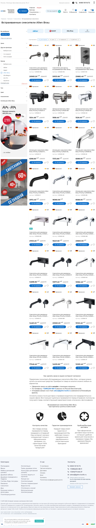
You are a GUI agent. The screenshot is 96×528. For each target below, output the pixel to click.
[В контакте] (2, 524)
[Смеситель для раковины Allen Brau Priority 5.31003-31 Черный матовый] (39, 262)
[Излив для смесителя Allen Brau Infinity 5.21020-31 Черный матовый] (39, 138)
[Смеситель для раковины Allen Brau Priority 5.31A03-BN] (62, 303)
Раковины (4, 483)
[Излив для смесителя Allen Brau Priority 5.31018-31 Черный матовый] (39, 179)
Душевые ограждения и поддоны (9, 478)
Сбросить (24, 83)
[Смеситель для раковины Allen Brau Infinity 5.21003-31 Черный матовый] (85, 303)
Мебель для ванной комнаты (7, 471)
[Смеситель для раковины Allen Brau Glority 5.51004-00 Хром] (62, 344)
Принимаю (39, 521)
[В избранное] (48, 80)
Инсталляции (25, 466)
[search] (59, 11)
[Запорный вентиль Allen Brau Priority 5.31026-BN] (62, 97)
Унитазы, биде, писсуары (9, 481)
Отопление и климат (28, 488)
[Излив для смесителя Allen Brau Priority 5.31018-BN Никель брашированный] (85, 179)
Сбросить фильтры (6, 38)
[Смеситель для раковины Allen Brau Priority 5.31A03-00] (85, 262)
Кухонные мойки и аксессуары (7, 491)
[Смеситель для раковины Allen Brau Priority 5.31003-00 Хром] (62, 221)
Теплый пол (25, 479)
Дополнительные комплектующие (27, 491)
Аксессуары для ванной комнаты (29, 471)
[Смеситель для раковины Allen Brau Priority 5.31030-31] (62, 262)
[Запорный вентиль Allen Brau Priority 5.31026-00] (85, 97)
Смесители (4, 486)
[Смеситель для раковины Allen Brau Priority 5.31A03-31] (39, 303)
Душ (2, 488)
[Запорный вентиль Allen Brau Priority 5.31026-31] (39, 97)
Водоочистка (25, 486)
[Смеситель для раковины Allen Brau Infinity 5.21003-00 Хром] (39, 344)
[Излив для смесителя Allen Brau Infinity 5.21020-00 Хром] (62, 138)
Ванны (3, 468)
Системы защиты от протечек (28, 475)
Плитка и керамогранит (29, 483)
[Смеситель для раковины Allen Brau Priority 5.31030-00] (62, 179)
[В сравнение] (45, 80)
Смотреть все (5, 83)
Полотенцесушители (8, 494)
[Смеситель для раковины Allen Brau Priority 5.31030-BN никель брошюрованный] (85, 221)
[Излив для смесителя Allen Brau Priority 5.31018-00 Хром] (85, 138)
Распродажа (5, 466)
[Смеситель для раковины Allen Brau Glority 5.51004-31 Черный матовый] (85, 344)
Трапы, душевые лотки (29, 468)
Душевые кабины (7, 475)
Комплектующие (27, 481)
